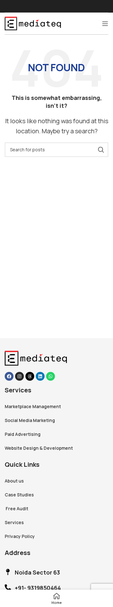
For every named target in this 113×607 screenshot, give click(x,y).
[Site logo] (33, 22)
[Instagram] (19, 376)
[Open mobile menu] (105, 23)
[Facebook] (9, 376)
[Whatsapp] (50, 376)
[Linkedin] (40, 376)
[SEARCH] (101, 149)
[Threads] (29, 376)
